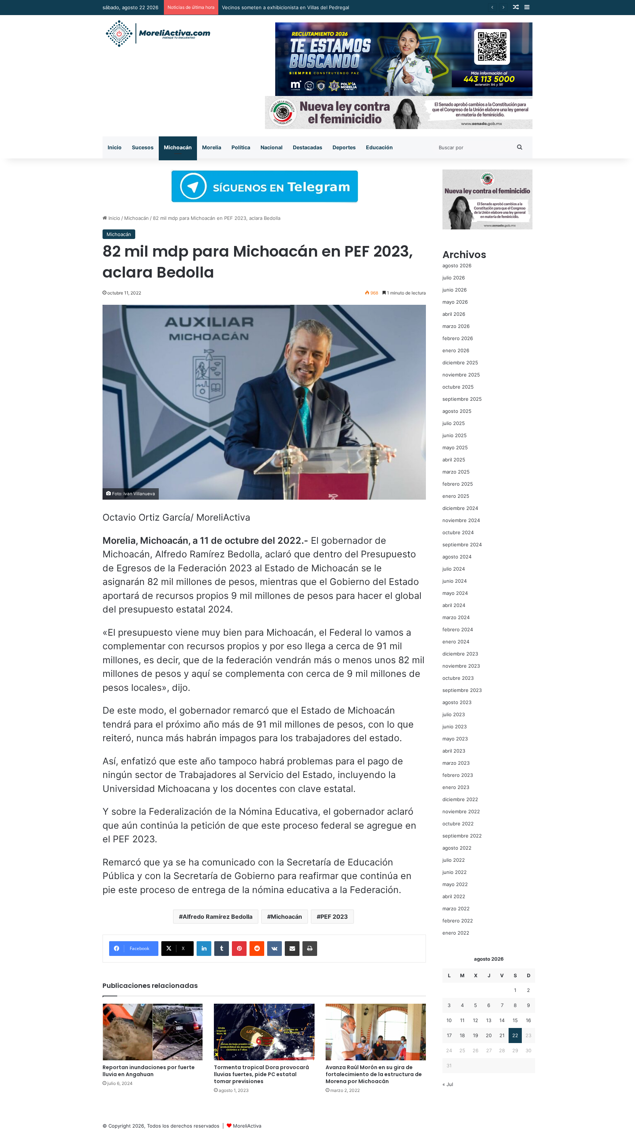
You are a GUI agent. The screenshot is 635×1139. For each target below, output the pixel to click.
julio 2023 (453, 714)
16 (528, 1020)
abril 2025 (453, 460)
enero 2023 (455, 787)
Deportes (344, 147)
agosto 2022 (456, 848)
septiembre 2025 (462, 399)
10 (449, 1020)
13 (488, 1020)
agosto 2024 (456, 557)
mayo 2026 (455, 302)
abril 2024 (453, 605)
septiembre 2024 (462, 544)
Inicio (115, 147)
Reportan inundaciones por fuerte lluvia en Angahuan (149, 1071)
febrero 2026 (457, 338)
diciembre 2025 (460, 362)
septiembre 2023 (462, 690)
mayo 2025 (455, 447)
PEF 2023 (334, 916)
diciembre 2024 (460, 508)
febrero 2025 (457, 484)
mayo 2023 (455, 739)
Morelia (211, 147)
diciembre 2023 (460, 654)
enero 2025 (455, 496)
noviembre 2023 (461, 666)
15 (515, 1020)
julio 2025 (453, 423)
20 (489, 1035)
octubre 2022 (458, 823)
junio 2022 (454, 872)
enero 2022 (455, 933)
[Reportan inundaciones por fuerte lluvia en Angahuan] (153, 1032)
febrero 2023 (457, 775)
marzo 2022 (456, 908)
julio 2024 (453, 569)
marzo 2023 (456, 763)
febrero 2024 (457, 629)
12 (475, 1020)
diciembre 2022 (460, 799)
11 (462, 1020)
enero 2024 (455, 642)
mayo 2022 (455, 884)
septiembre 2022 (462, 836)
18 (462, 1035)
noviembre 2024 (461, 520)
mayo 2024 (455, 593)
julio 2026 (453, 278)
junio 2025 (454, 435)
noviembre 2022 (461, 811)
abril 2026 (453, 314)
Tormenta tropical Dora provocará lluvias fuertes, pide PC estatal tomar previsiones (261, 1074)
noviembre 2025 (461, 375)
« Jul (447, 1084)
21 (502, 1035)
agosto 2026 (456, 265)
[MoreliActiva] (158, 34)
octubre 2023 (458, 678)
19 (475, 1035)
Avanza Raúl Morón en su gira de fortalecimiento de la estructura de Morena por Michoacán (374, 1074)
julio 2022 (453, 860)
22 (515, 1035)
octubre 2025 (458, 387)
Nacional (272, 147)
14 (502, 1020)
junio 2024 (454, 581)
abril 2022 (453, 896)
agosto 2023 (456, 702)
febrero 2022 (457, 921)
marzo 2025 (456, 472)
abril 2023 (453, 751)
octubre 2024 (458, 532)
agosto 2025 (456, 411)
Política (241, 147)
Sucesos (143, 147)
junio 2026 (454, 290)
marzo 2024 (456, 617)
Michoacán (178, 147)
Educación (379, 147)
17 (449, 1035)
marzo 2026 (456, 326)
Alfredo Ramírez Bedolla (217, 916)
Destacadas (307, 147)
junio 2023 (454, 726)
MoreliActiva (247, 1126)
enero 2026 (455, 350)
